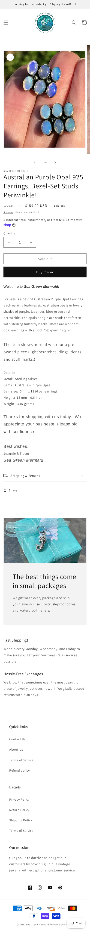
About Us (16, 749)
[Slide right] (55, 162)
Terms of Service (21, 760)
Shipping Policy (20, 820)
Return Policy (19, 810)
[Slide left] (35, 162)
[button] (6, 23)
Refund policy (19, 770)
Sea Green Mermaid (37, 924)
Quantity (9, 233)
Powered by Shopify (62, 924)
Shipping (8, 212)
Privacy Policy (19, 799)
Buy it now (45, 272)
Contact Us (17, 739)
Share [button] (13, 490)
